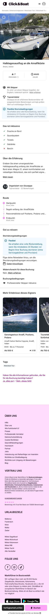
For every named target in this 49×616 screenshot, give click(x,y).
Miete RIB (8, 545)
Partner (7, 448)
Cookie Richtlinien (11, 440)
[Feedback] (4, 17)
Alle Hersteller (10, 551)
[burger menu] (39, 4)
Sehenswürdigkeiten (16, 10)
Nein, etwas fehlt (23, 381)
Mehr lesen (8, 177)
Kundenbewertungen (13, 498)
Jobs (7, 451)
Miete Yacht (9, 548)
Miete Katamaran (11, 542)
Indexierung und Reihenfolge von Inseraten (21, 454)
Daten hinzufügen (15, 264)
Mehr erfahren (14, 273)
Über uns (8, 425)
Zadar (7, 530)
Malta (7, 527)
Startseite (5, 10)
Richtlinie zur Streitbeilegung (16, 457)
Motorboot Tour (30, 10)
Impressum (9, 446)
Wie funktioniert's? (12, 428)
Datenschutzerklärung (13, 437)
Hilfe (6, 422)
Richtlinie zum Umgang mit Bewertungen (20, 460)
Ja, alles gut (8, 381)
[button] (24, 58)
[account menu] (44, 4)
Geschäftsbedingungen (14, 443)
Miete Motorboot (11, 539)
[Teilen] (45, 17)
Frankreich (9, 522)
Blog (6, 463)
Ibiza (7, 525)
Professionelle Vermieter (14, 434)
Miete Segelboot (11, 537)
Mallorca (8, 519)
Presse (7, 431)
